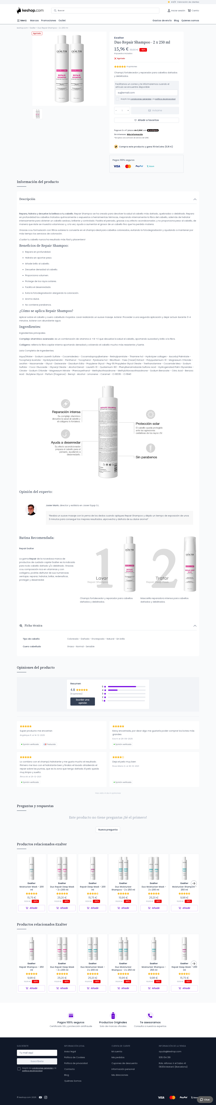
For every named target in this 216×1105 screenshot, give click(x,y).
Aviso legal (70, 1051)
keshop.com (22, 28)
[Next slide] (101, 68)
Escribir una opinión (82, 701)
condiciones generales (140, 99)
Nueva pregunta (108, 829)
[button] (37, 114)
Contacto (69, 1069)
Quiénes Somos (72, 1080)
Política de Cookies (74, 1057)
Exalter (33, 28)
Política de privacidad (76, 1063)
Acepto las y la (148, 99)
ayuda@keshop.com (170, 1051)
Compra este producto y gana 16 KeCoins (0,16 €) (146, 146)
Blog (66, 1074)
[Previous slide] (37, 68)
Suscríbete (37, 1061)
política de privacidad (165, 99)
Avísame (157, 110)
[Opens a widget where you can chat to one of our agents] (205, 1100)
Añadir (33, 908)
